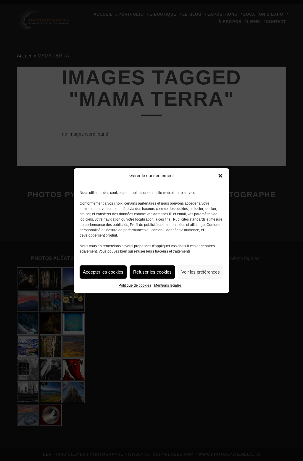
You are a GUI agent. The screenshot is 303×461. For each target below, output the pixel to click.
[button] (220, 176)
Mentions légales (168, 285)
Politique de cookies (135, 285)
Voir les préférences (200, 271)
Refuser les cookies (152, 271)
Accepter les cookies (103, 271)
